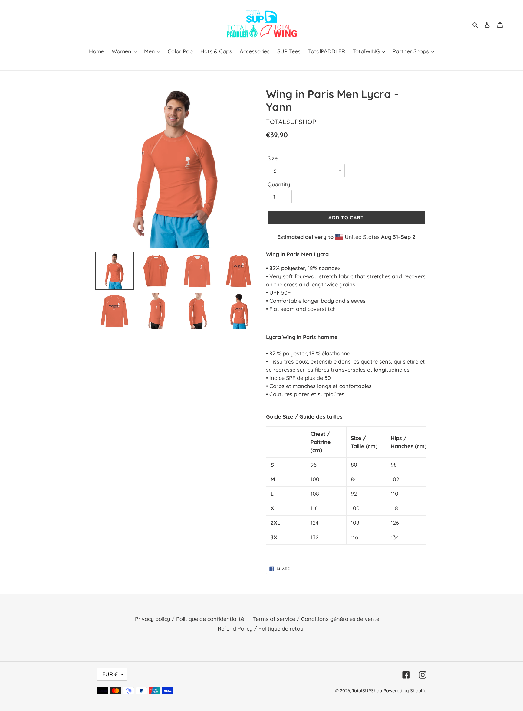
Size (273, 158)
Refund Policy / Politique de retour (261, 628)
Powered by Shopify (404, 690)
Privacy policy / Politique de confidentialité (189, 618)
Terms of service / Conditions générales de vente (316, 618)
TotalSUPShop (367, 690)
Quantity (279, 184)
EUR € (110, 674)
